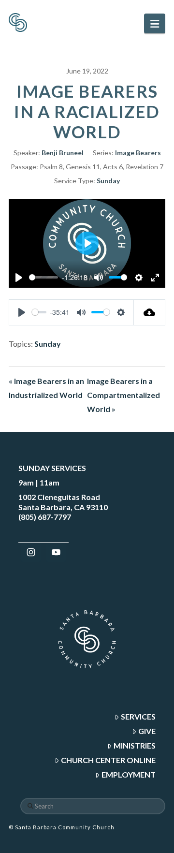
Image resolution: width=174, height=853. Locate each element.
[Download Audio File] (149, 312)
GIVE (147, 730)
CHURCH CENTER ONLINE (108, 760)
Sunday (108, 180)
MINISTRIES (135, 745)
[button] (154, 23)
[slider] (43, 277)
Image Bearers (138, 152)
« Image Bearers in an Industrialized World (46, 387)
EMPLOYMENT (129, 774)
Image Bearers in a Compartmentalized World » (123, 394)
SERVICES (138, 716)
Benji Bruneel (63, 152)
